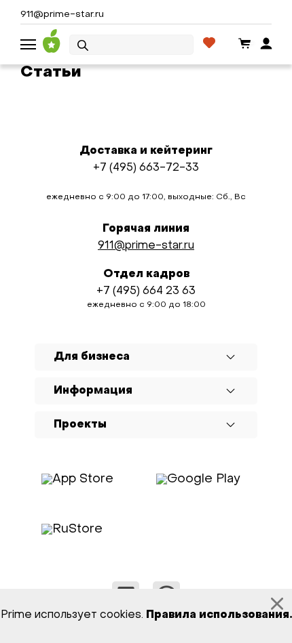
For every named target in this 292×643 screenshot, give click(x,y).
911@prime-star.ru (62, 14)
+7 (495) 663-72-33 (146, 168)
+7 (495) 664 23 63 (146, 291)
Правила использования (217, 615)
